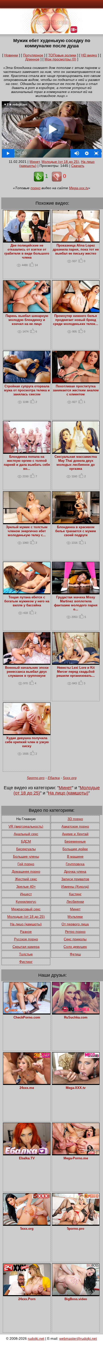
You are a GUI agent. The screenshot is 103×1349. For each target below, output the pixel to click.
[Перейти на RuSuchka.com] (75, 1012)
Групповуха (75, 864)
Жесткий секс (26, 879)
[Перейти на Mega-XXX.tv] (75, 1083)
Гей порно (26, 864)
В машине (75, 856)
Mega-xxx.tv (78, 188)
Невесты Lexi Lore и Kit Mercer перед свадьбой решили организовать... (75, 672)
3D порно (75, 819)
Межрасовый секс (25, 909)
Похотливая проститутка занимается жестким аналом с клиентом (76, 390)
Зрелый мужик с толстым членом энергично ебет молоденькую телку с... (27, 531)
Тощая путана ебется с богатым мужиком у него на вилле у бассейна (26, 601)
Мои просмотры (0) (60, 59)
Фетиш (75, 954)
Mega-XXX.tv (76, 1088)
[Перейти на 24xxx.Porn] (26, 1294)
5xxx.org (69, 778)
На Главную (26, 819)
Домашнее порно (26, 871)
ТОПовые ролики (62, 55)
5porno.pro (35, 778)
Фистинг (25, 962)
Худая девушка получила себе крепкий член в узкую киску (27, 742)
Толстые (26, 954)
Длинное (32, 59)
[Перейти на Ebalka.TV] (26, 1153)
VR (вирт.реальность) (25, 826)
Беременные (75, 841)
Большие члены (26, 856)
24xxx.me (27, 1088)
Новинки (11, 55)
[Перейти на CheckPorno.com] (26, 1012)
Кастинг (75, 894)
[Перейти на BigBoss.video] (75, 1294)
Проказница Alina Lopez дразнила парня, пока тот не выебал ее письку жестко (76, 249)
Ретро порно (75, 932)
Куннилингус (26, 902)
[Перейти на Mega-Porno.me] (75, 1153)
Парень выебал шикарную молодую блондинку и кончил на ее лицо (27, 320)
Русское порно (26, 939)
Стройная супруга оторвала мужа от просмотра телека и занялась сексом (27, 390)
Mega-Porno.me (76, 1158)
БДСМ (26, 841)
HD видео (89, 55)
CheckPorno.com (27, 1017)
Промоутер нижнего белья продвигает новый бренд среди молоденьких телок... (75, 320)
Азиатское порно (75, 826)
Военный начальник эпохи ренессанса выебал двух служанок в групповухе (26, 672)
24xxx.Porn (27, 1299)
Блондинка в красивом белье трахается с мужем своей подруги (75, 531)
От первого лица (75, 924)
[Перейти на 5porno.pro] (75, 1223)
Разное (26, 932)
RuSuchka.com (76, 1017)
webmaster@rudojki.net (78, 1338)
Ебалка (54, 778)
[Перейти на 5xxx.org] (26, 1223)
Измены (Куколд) (75, 886)
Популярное (33, 55)
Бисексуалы (26, 849)
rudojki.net (36, 1338)
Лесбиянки (75, 902)
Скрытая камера (26, 947)
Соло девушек (75, 947)
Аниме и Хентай (75, 834)
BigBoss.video (75, 1299)
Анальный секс (26, 834)
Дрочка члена (75, 871)
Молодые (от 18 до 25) (60, 162)
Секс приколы (75, 939)
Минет (35, 162)
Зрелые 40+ (26, 886)
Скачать (77, 166)
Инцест (26, 894)
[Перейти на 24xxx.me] (26, 1083)
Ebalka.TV (27, 1158)
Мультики (75, 917)
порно (35, 188)
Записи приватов (75, 879)
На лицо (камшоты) (68, 793)
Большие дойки (75, 849)
